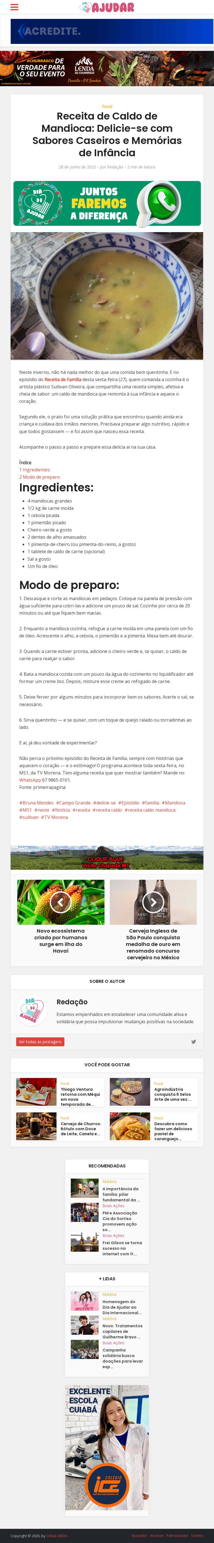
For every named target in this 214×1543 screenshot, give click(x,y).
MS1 (27, 810)
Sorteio (197, 1535)
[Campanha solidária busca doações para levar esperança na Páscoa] (87, 1349)
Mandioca (175, 803)
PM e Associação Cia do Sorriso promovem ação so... (120, 1221)
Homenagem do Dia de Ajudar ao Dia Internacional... (122, 1307)
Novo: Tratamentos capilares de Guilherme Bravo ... (123, 1331)
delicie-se (106, 803)
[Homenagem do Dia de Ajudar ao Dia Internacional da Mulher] (87, 1301)
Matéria (109, 1181)
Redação (115, 167)
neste (43, 810)
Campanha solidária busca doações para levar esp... (123, 1358)
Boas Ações (113, 1205)
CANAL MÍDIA (56, 1535)
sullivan (30, 817)
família (152, 803)
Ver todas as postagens (40, 1041)
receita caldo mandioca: (152, 810)
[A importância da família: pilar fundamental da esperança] (87, 1188)
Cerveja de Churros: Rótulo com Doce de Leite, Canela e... (81, 1129)
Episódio (130, 803)
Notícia (62, 810)
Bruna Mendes (38, 803)
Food (107, 106)
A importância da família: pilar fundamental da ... (121, 1194)
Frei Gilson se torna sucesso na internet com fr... (122, 1248)
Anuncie (157, 1535)
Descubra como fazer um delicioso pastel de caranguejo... (173, 1131)
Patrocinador (177, 1535)
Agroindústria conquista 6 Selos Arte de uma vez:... (173, 1094)
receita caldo (109, 810)
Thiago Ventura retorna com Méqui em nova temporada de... (80, 1097)
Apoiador (139, 1535)
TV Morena (56, 817)
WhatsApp (30, 780)
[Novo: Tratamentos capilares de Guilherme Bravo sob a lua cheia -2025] (87, 1325)
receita (83, 810)
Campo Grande (75, 803)
